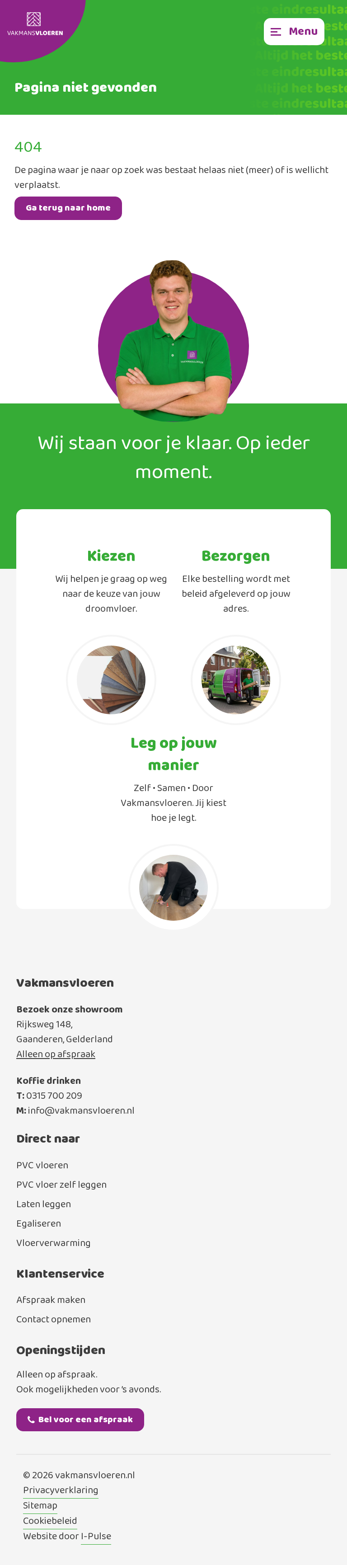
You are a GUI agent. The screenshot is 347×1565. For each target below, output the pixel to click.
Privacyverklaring (60, 1491)
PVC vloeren (42, 1166)
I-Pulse (96, 1537)
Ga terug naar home (68, 208)
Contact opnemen (53, 1320)
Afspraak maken (50, 1300)
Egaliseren (38, 1224)
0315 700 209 (54, 1096)
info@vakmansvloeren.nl (81, 1111)
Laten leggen (43, 1205)
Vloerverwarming (53, 1243)
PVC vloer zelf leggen (61, 1185)
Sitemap (40, 1506)
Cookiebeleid (50, 1521)
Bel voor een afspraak (85, 1420)
